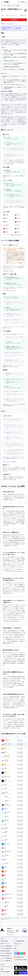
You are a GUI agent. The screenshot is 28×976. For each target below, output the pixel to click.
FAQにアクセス (10, 934)
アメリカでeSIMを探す (6, 948)
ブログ (15, 946)
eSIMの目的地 (4, 941)
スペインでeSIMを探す (6, 953)
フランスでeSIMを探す (6, 946)
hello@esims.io (18, 957)
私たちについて (18, 943)
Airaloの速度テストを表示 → (8, 270)
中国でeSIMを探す (5, 956)
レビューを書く (23, 972)
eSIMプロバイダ (5, 943)
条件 (2, 969)
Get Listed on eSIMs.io (20, 959)
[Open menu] (2, 2)
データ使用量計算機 (19, 941)
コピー (24, 28)
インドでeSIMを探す (6, 960)
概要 (2, 15)
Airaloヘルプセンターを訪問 (9, 461)
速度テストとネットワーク (11, 15)
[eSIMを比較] (19, 2)
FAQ (15, 948)
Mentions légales (5, 971)
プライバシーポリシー (6, 966)
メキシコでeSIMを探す (6, 958)
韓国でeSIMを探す (5, 951)
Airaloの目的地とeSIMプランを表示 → (10, 290)
